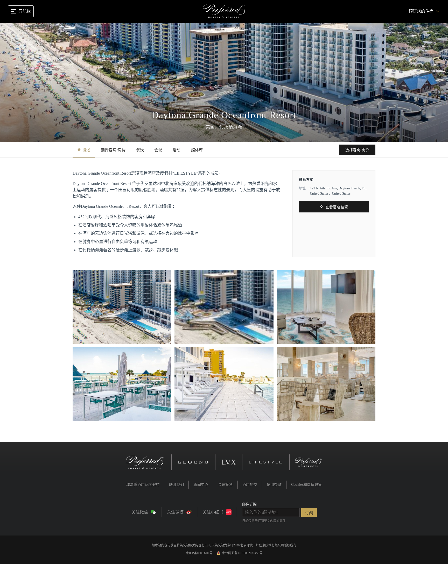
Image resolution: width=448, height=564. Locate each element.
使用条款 (274, 485)
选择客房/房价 (113, 150)
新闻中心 (200, 485)
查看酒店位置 (336, 207)
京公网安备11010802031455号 (242, 553)
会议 (158, 150)
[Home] (224, 11)
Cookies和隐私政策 (306, 485)
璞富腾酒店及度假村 (143, 485)
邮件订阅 (249, 504)
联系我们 (176, 485)
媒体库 (197, 150)
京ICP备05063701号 (199, 553)
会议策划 (225, 485)
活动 (177, 150)
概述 (86, 150)
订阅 (309, 513)
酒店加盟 (249, 485)
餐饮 (140, 150)
